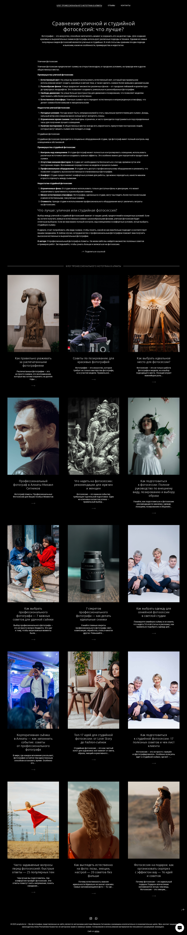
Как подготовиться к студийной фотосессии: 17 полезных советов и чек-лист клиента (154, 740)
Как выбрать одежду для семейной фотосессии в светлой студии (153, 612)
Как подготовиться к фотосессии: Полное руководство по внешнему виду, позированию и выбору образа (154, 488)
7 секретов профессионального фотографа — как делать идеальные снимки (93, 614)
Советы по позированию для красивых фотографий (93, 360)
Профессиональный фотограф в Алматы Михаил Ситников (33, 484)
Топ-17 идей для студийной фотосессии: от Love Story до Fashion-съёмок (93, 738)
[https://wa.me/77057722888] (96, 918)
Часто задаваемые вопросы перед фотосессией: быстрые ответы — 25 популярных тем (33, 868)
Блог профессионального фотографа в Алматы (79, 6)
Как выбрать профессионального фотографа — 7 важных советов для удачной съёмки (33, 614)
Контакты (125, 6)
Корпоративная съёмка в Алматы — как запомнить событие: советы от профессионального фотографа (33, 742)
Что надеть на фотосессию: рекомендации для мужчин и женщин (93, 484)
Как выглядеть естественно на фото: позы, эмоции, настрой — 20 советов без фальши (93, 870)
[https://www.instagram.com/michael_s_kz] (91, 918)
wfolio (97, 931)
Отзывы (111, 6)
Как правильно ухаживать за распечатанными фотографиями (33, 361)
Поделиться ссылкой (95, 251)
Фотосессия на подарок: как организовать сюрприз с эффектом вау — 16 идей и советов (154, 870)
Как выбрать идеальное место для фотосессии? (153, 360)
